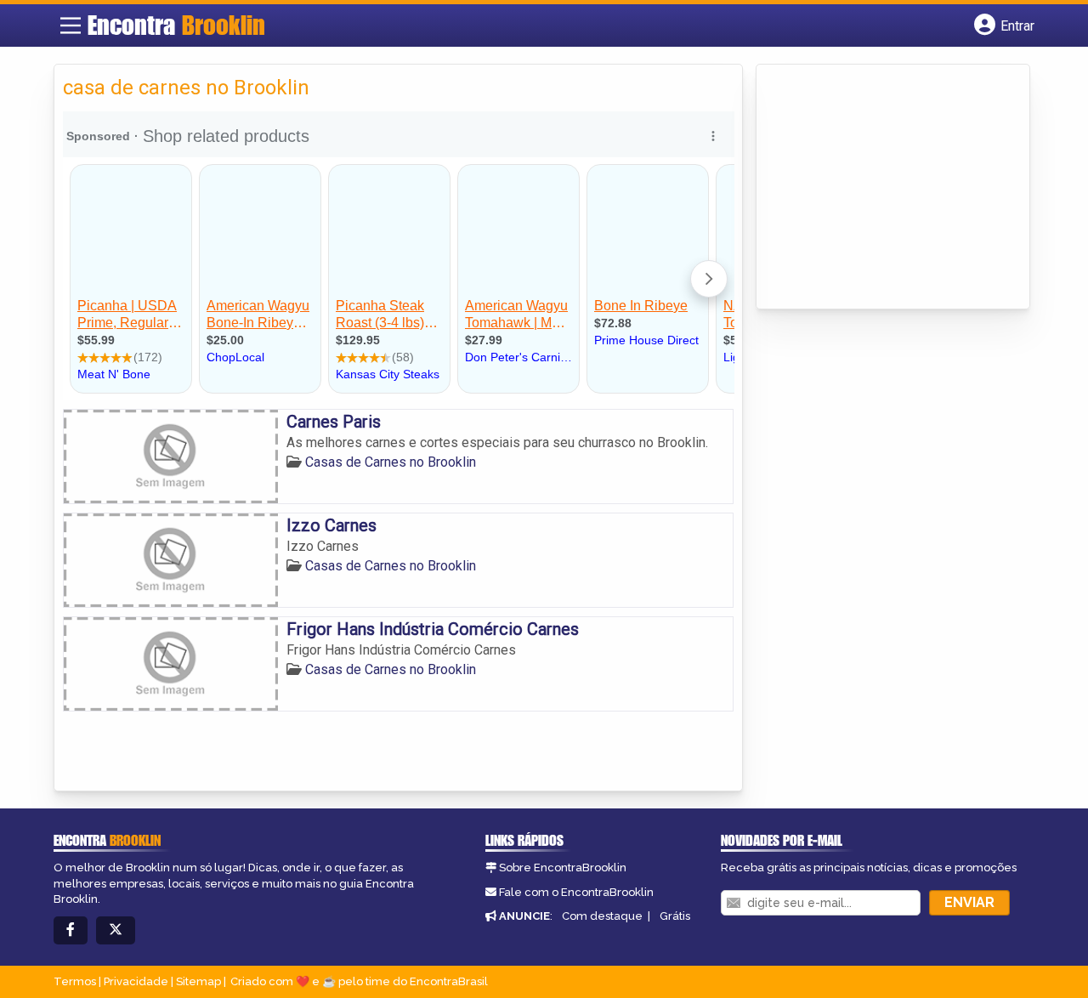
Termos (75, 981)
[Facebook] (71, 930)
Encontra (176, 24)
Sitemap (198, 981)
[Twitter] (115, 930)
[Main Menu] (71, 26)
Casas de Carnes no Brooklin (390, 462)
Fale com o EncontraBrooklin (576, 892)
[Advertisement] (892, 188)
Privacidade (136, 981)
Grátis (675, 916)
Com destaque (602, 916)
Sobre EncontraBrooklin (562, 867)
